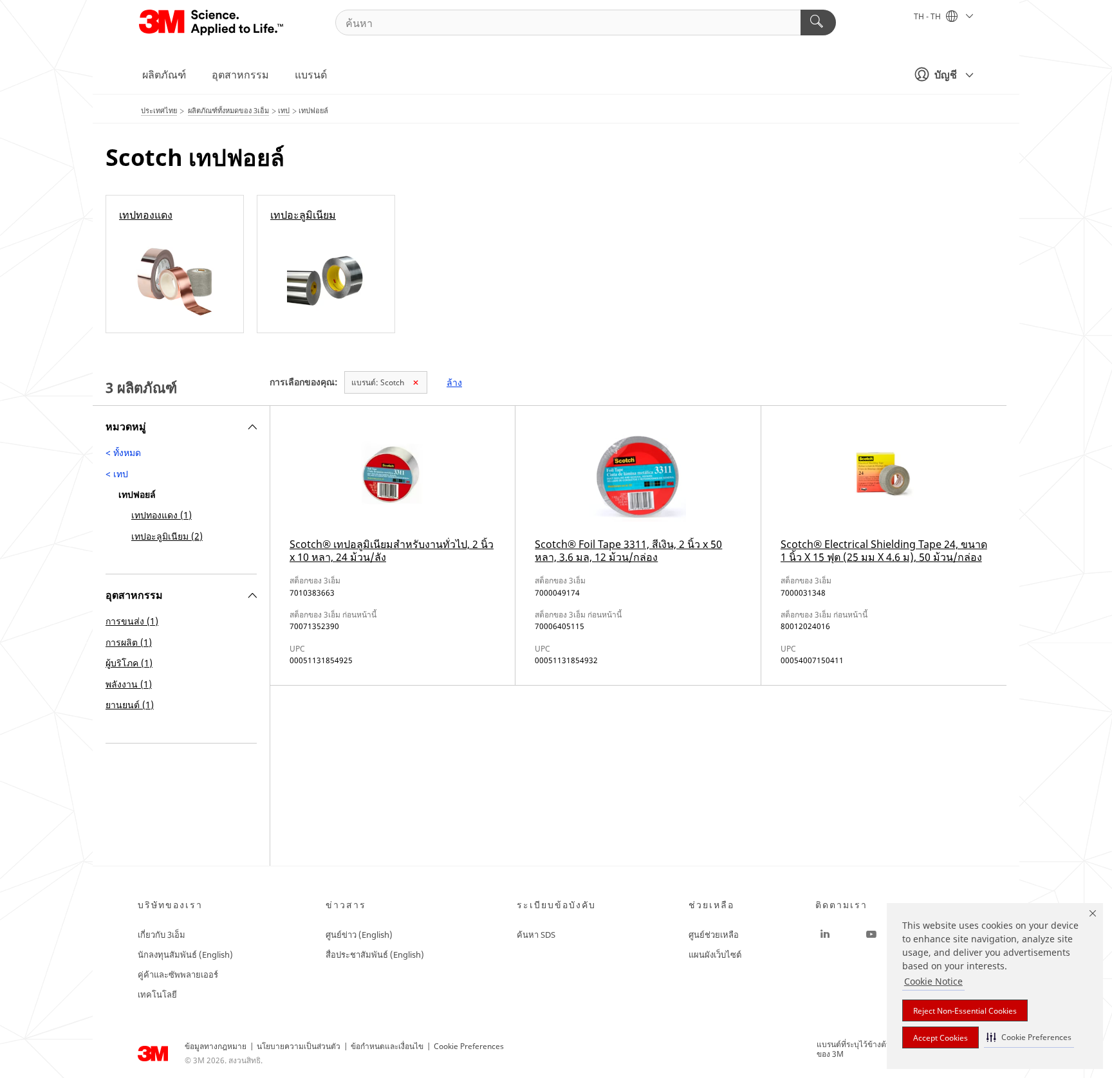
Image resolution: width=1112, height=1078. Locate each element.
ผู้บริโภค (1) (129, 663)
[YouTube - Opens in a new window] (871, 934)
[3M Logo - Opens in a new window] (212, 22)
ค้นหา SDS (536, 934)
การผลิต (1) (129, 642)
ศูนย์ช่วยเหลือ (714, 934)
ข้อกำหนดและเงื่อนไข (387, 1046)
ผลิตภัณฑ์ (164, 75)
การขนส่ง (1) (132, 621)
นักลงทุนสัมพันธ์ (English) (185, 954)
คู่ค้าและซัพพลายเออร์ (178, 974)
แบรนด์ (311, 75)
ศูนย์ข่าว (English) (359, 934)
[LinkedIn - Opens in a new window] (825, 934)
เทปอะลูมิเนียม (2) (167, 536)
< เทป (117, 474)
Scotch (377, 382)
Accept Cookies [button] (940, 1037)
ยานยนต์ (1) (130, 705)
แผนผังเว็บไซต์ (715, 954)
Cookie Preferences (469, 1046)
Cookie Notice (933, 981)
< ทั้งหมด (123, 452)
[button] (1029, 1037)
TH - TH (928, 16)
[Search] (818, 22)
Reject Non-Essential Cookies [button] (965, 1010)
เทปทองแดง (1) (161, 515)
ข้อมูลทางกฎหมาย (215, 1046)
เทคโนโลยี (157, 994)
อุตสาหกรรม (240, 75)
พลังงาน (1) (129, 684)
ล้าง (454, 382)
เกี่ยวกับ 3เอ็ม (161, 934)
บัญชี (945, 75)
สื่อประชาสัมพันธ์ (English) (375, 954)
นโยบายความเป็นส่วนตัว (298, 1046)
